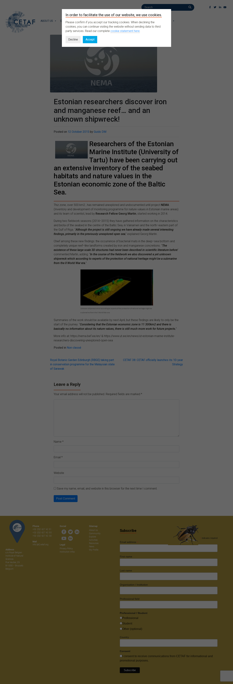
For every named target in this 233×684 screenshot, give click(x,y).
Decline (73, 39)
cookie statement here (125, 31)
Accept (90, 39)
